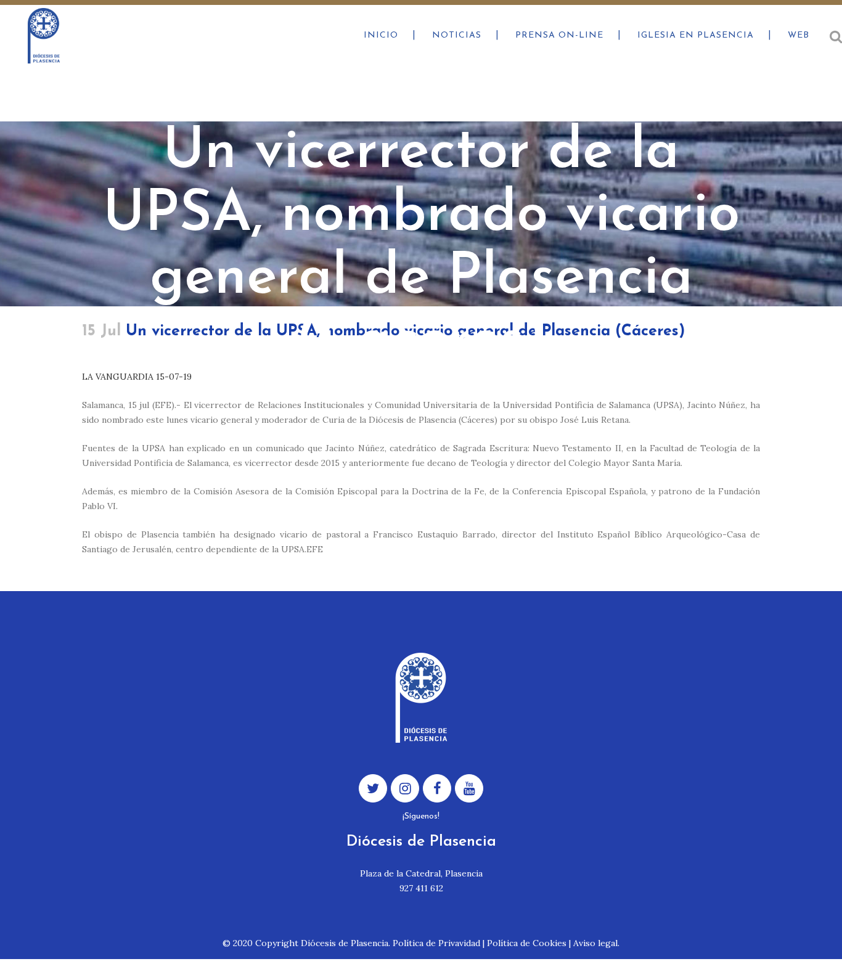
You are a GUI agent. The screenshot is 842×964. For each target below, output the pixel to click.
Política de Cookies (526, 943)
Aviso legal (595, 943)
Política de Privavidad (436, 943)
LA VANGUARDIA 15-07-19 (137, 376)
